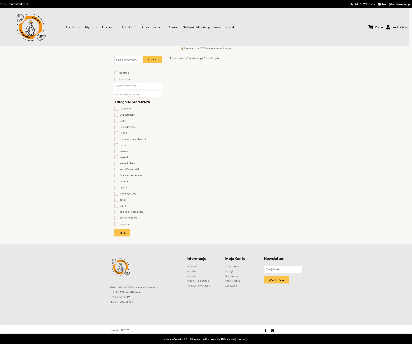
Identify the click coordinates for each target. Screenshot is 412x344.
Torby (123, 199)
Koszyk (229, 271)
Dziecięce (108, 27)
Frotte (123, 144)
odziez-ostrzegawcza (132, 211)
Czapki (123, 132)
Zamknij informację (237, 338)
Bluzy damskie (128, 126)
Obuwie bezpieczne (131, 175)
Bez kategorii (127, 114)
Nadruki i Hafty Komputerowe (202, 27)
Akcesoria (125, 108)
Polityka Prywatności (198, 285)
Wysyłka (192, 271)
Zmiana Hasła (233, 266)
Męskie (89, 27)
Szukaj (152, 59)
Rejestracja (231, 275)
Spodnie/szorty (128, 193)
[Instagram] (272, 330)
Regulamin (192, 275)
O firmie (173, 27)
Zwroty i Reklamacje (198, 280)
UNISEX (127, 27)
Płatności (192, 266)
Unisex (123, 205)
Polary (123, 187)
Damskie (71, 27)
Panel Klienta (232, 280)
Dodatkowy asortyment (133, 138)
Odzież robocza (150, 27)
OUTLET (125, 181)
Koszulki (124, 157)
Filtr (122, 232)
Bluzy (123, 120)
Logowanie (231, 285)
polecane (125, 223)
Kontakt (230, 27)
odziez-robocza (128, 217)
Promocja (124, 78)
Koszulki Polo (127, 163)
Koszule (124, 150)
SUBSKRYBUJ (276, 279)
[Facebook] (265, 330)
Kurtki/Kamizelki (129, 169)
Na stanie (124, 72)
